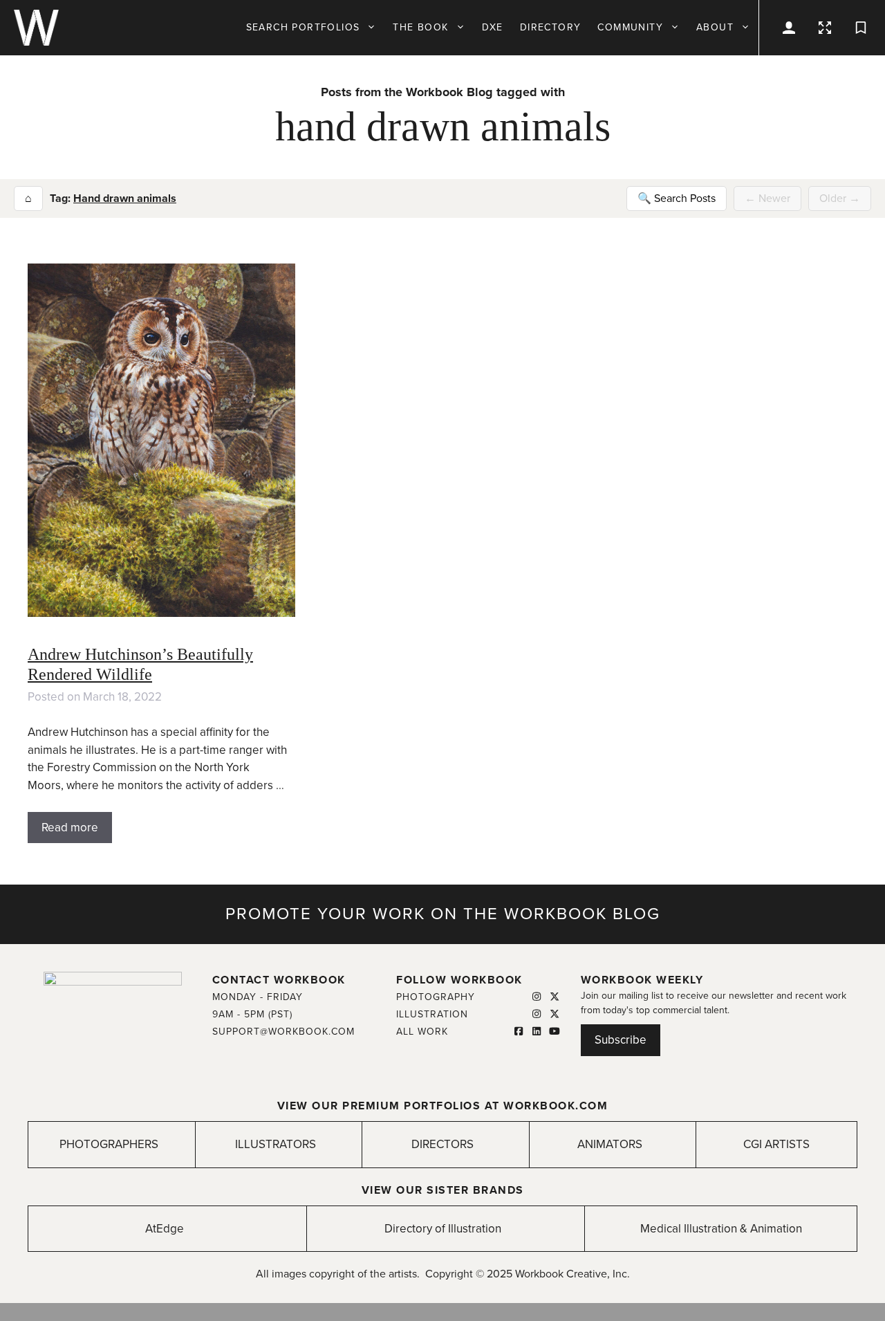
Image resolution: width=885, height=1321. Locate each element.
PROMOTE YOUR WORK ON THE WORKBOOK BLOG (442, 914)
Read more (69, 827)
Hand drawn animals (124, 198)
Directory (550, 27)
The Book (420, 27)
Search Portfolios (303, 27)
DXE (492, 27)
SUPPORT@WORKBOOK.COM (283, 1031)
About (715, 27)
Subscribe (620, 1040)
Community (630, 27)
